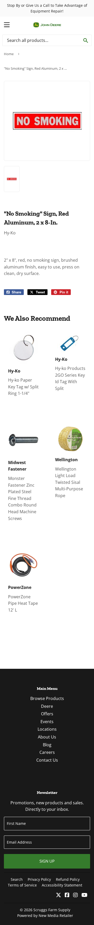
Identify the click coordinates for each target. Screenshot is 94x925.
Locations (47, 729)
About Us (47, 737)
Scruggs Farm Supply (51, 909)
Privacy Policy (39, 879)
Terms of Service (22, 885)
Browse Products (47, 698)
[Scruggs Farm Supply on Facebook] (67, 895)
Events (47, 721)
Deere (47, 706)
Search (17, 879)
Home (9, 54)
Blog (47, 745)
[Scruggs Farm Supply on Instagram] (75, 895)
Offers (47, 714)
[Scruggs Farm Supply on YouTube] (84, 895)
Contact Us (47, 760)
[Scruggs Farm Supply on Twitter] (58, 895)
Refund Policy (68, 879)
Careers (47, 752)
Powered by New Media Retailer (45, 915)
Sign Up (47, 861)
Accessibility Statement (62, 885)
